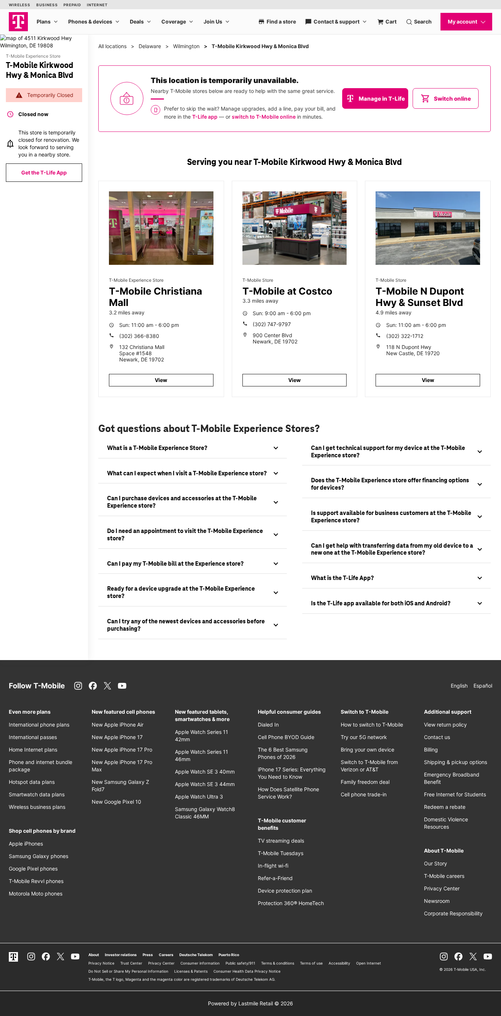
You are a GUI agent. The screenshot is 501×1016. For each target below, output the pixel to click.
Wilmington (186, 46)
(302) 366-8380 (139, 336)
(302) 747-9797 (272, 324)
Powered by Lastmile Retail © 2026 (250, 1003)
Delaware (150, 46)
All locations (112, 46)
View (161, 380)
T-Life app (204, 117)
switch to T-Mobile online (264, 117)
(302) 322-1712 (404, 336)
